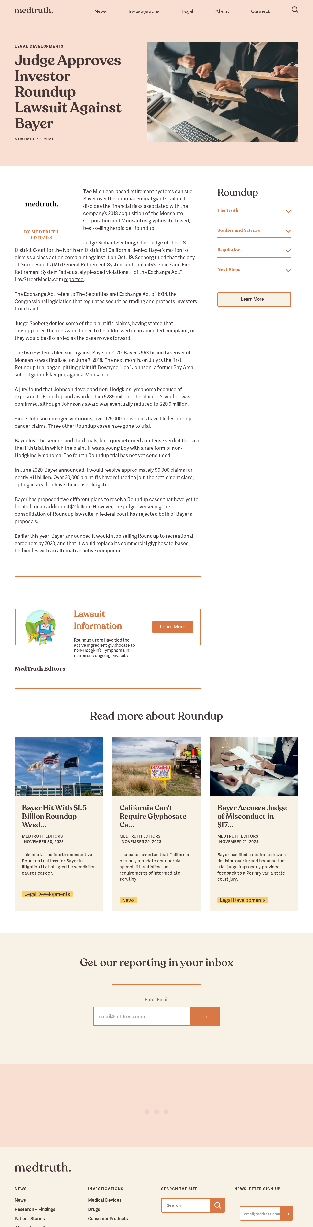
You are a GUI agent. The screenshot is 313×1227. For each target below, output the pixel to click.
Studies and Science (238, 230)
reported (74, 279)
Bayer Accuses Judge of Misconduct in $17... (252, 817)
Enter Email (156, 999)
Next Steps (229, 270)
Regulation (229, 250)
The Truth (228, 210)
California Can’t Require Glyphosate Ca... (153, 817)
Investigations (105, 1189)
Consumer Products (108, 1219)
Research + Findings (35, 1209)
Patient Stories (30, 1219)
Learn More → (254, 299)
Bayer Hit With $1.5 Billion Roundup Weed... (54, 817)
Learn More (172, 626)
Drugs (94, 1209)
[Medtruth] (43, 1171)
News (128, 900)
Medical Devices (105, 1200)
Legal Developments (47, 894)
